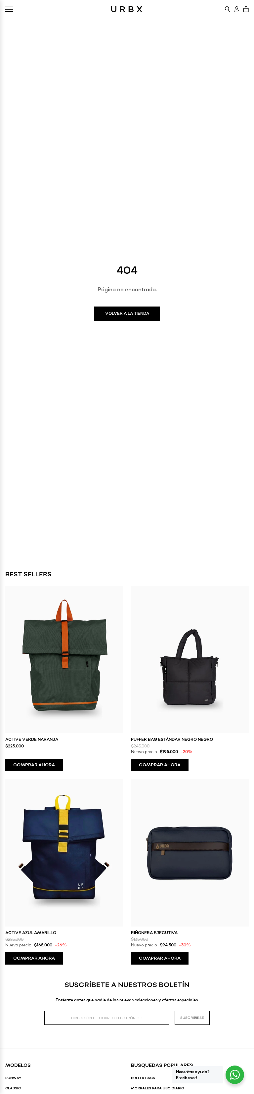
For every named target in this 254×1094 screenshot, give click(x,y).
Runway (13, 1078)
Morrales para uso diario (157, 1088)
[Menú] (9, 9)
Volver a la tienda (127, 313)
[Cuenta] (236, 9)
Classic (13, 1088)
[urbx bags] (126, 9)
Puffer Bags (143, 1078)
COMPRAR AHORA (34, 765)
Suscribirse (192, 1018)
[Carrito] (246, 9)
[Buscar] (228, 9)
